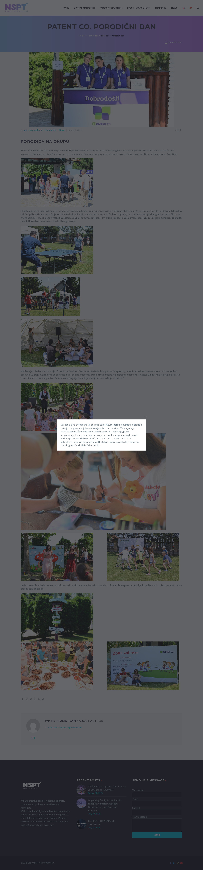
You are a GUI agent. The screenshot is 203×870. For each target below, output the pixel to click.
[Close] (145, 417)
